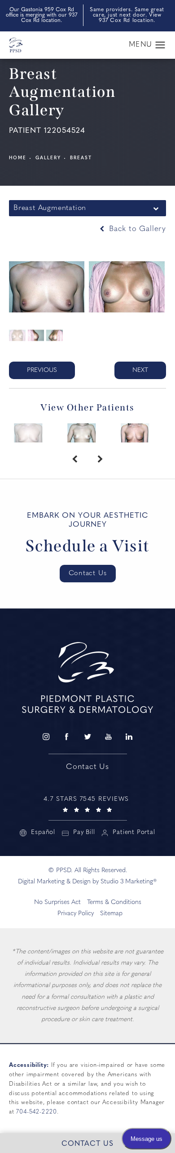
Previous (42, 370)
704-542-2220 (36, 1112)
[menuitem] (45, 736)
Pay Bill (84, 833)
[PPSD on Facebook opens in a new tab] (66, 736)
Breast (81, 158)
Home (17, 158)
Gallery (48, 158)
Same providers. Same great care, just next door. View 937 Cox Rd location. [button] (127, 15)
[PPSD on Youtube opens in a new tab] (108, 736)
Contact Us (88, 573)
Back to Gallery (136, 229)
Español (43, 833)
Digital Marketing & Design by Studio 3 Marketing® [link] (87, 881)
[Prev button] (74, 459)
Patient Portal (134, 833)
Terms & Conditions (114, 902)
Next (140, 370)
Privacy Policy (75, 913)
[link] (87, 803)
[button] (160, 45)
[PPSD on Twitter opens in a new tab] (87, 736)
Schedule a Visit (88, 546)
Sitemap (111, 913)
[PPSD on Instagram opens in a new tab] (45, 736)
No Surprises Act (57, 902)
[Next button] (100, 459)
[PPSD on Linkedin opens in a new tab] (129, 736)
